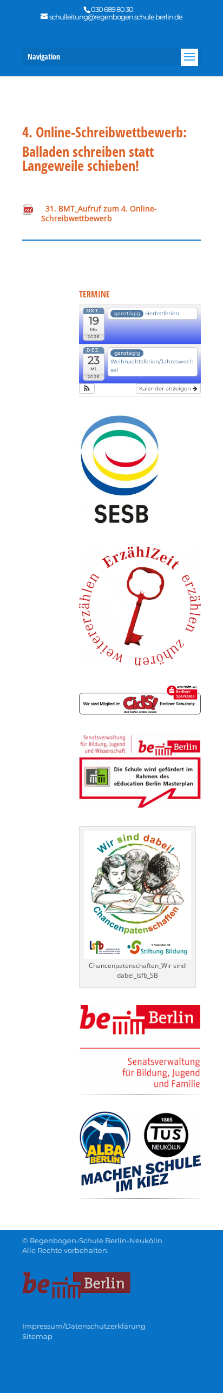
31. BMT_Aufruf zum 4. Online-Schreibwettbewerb (99, 213)
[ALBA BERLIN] (140, 1189)
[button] (87, 388)
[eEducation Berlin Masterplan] (140, 805)
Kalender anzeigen (166, 388)
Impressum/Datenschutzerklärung (84, 1326)
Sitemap (37, 1336)
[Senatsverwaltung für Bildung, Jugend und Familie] (140, 1085)
